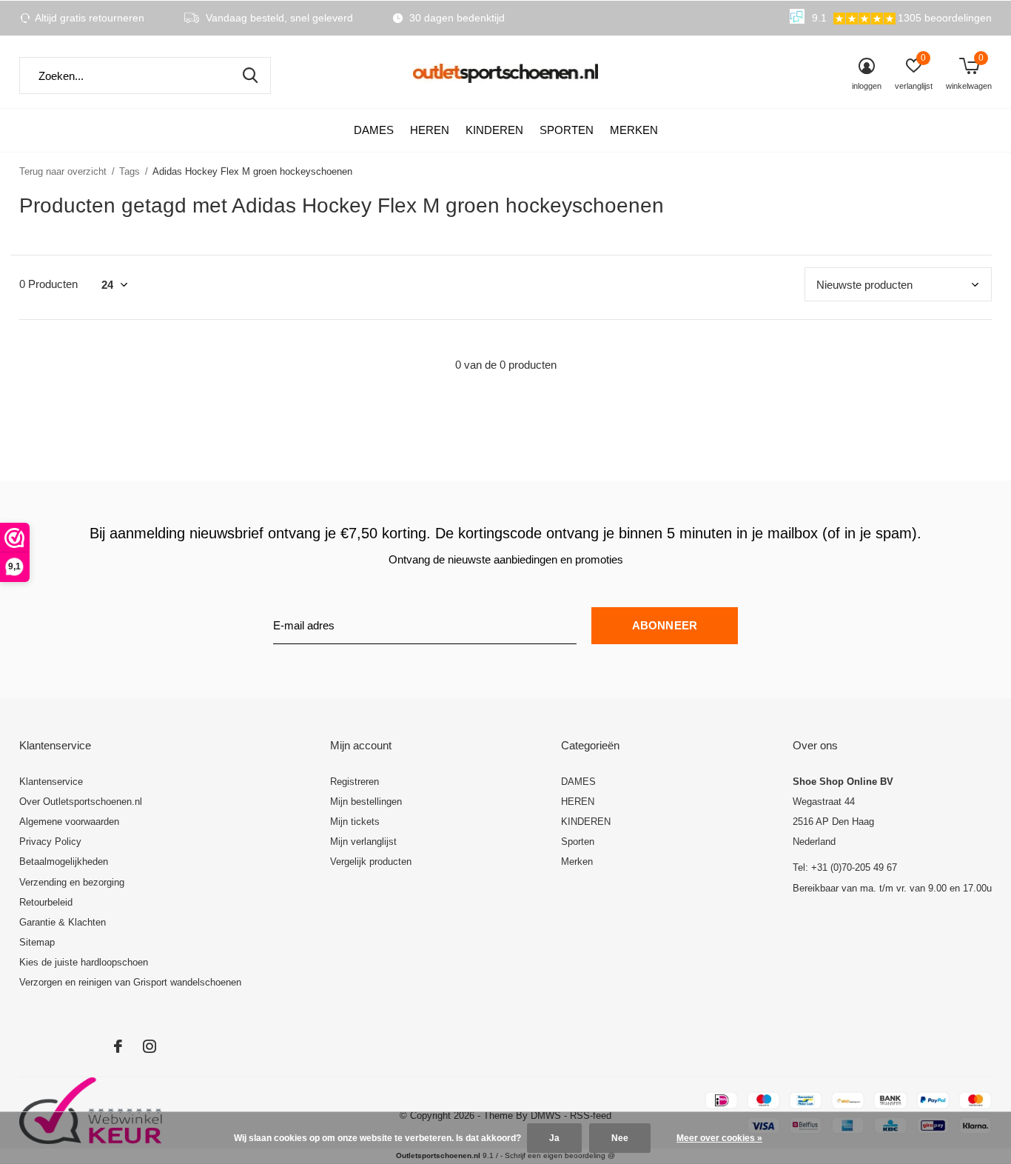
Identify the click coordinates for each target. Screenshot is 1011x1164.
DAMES (374, 130)
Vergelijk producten (371, 861)
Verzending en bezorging (71, 882)
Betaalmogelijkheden (63, 861)
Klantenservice (51, 781)
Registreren (354, 781)
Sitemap (37, 942)
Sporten (567, 130)
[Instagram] (149, 1046)
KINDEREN (494, 130)
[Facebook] (118, 1046)
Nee (619, 1138)
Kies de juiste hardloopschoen (83, 962)
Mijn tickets (355, 821)
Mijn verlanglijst (363, 841)
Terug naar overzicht (63, 171)
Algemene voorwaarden (69, 821)
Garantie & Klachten (62, 922)
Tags (129, 171)
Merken (634, 130)
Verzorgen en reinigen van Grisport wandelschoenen (130, 982)
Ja (554, 1138)
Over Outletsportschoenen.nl (80, 801)
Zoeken (250, 75)
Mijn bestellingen (366, 801)
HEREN (429, 130)
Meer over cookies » (719, 1138)
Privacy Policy (50, 841)
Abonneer (665, 625)
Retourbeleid (46, 902)
